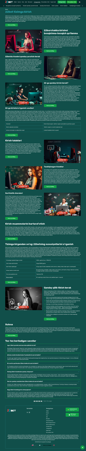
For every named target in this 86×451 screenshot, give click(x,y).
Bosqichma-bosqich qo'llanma (13, 5)
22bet (15, 2)
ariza (58, 227)
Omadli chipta (49, 426)
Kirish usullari (55, 5)
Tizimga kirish (37, 2)
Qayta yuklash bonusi (50, 424)
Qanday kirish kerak (45, 5)
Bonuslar (30, 2)
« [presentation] (3, 6)
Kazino (19, 2)
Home (6, 9)
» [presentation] (82, 6)
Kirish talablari (63, 5)
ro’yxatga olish (64, 113)
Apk (26, 2)
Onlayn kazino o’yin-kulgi (11, 17)
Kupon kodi (53, 2)
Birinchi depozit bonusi (50, 422)
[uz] (80, 2)
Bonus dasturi (9, 277)
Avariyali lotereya (49, 420)
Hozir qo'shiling (11, 24)
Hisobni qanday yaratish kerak (30, 5)
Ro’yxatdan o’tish (45, 2)
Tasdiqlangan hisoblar (74, 5)
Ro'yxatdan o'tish (72, 2)
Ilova (23, 2)
